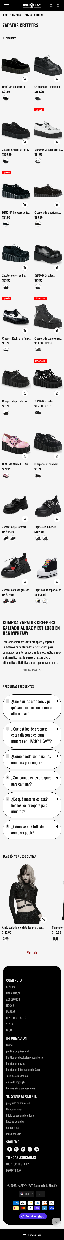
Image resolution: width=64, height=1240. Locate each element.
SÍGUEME (12, 1142)
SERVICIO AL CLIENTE (21, 1096)
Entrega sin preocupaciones (20, 1088)
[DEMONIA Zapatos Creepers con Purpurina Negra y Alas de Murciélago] (48, 378)
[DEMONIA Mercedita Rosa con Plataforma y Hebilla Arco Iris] (16, 441)
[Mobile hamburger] (6, 5)
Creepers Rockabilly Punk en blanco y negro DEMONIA (15, 338)
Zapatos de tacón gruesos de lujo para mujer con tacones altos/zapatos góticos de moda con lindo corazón (16, 590)
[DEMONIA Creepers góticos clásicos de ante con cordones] (16, 189)
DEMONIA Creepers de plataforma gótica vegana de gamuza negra (15, 87)
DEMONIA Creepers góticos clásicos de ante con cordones (16, 212)
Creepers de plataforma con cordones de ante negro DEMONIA (46, 212)
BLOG (9, 1030)
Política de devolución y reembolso (24, 1057)
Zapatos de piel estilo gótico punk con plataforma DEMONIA (13, 275)
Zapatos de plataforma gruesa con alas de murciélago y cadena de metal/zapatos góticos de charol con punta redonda (15, 527)
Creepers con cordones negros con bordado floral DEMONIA (47, 464)
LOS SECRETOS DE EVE (18, 1164)
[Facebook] (9, 1149)
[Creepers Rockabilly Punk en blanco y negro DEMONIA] (16, 315)
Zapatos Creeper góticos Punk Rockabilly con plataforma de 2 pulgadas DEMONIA (15, 149)
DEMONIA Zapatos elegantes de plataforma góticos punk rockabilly (47, 275)
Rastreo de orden (15, 1121)
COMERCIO (14, 980)
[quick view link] (25, 79)
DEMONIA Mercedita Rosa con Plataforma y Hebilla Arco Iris (15, 464)
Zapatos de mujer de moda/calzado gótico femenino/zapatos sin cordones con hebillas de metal (47, 527)
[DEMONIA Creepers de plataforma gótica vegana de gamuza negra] (16, 64)
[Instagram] (16, 1149)
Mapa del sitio (13, 1134)
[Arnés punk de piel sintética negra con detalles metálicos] (26, 893)
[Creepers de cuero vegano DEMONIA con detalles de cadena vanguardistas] (48, 315)
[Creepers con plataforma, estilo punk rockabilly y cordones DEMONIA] (48, 64)
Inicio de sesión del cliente (20, 1115)
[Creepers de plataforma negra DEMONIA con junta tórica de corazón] (16, 378)
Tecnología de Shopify (45, 1185)
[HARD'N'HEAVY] (32, 5)
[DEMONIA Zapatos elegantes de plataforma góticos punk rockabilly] (48, 252)
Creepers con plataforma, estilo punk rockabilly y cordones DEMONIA (47, 87)
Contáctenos (12, 1127)
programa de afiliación (18, 1103)
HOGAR (10, 1005)
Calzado (16, 15)
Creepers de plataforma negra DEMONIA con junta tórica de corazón (15, 401)
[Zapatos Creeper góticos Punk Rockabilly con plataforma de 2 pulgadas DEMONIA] (16, 127)
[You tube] (36, 1149)
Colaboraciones (14, 1109)
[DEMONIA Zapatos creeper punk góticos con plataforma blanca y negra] (48, 127)
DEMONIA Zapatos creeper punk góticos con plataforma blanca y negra (48, 149)
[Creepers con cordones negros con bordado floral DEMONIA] (48, 441)
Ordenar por (34, 1235)
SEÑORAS (11, 987)
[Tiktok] (29, 1149)
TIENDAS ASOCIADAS (21, 1157)
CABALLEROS (13, 993)
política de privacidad (17, 1051)
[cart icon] (58, 5)
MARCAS (10, 1011)
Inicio (6, 15)
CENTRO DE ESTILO (16, 1018)
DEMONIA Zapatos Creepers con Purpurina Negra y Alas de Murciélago (46, 401)
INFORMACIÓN (16, 1038)
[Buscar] (51, 5)
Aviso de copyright (15, 1082)
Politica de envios (15, 1063)
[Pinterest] (23, 1149)
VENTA (9, 1024)
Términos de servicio (17, 1076)
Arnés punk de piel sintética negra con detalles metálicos (22, 927)
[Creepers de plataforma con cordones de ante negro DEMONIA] (48, 189)
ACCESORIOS (13, 999)
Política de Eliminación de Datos (23, 1069)
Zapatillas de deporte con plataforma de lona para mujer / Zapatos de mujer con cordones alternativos (48, 590)
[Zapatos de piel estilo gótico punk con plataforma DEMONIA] (16, 252)
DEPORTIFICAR (13, 1170)
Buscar (9, 1045)
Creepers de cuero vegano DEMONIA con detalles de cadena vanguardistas (48, 338)
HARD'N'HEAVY (25, 1185)
